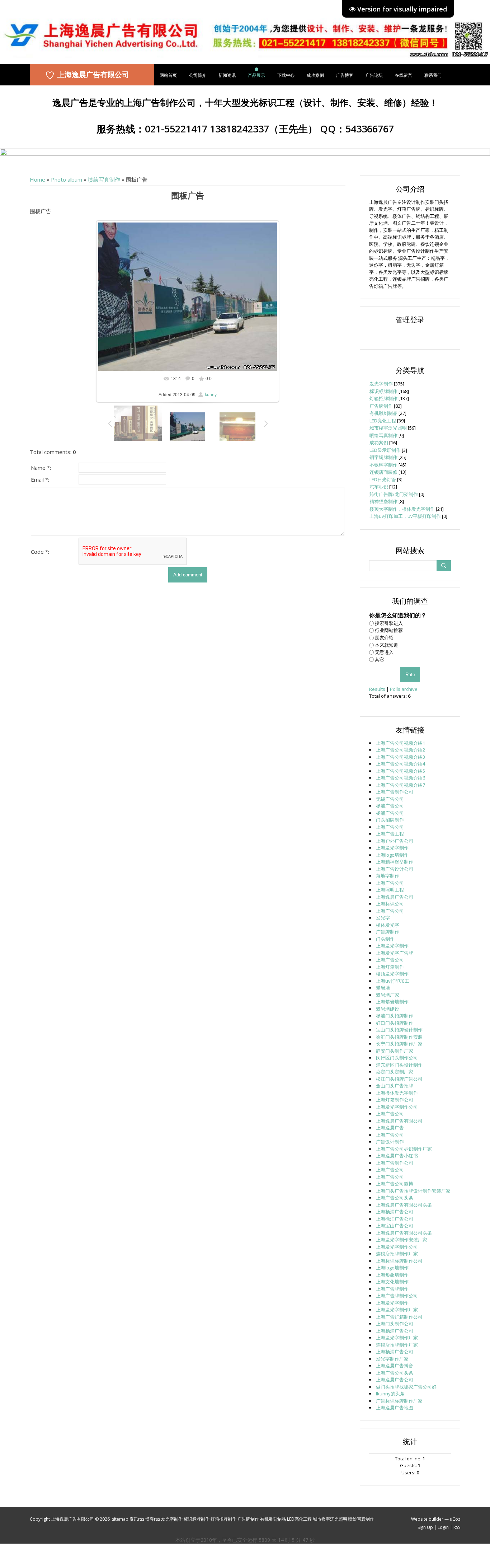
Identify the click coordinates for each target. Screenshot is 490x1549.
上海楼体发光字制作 (397, 1093)
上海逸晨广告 (390, 1127)
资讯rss (136, 1519)
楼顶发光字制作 (392, 973)
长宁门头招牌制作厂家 (399, 1043)
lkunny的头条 (390, 1393)
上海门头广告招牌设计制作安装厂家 (413, 1191)
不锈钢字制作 (383, 465)
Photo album (66, 179)
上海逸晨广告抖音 (394, 1365)
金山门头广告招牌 (394, 1085)
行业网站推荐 (389, 630)
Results (377, 689)
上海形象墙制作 (392, 1275)
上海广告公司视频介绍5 (400, 771)
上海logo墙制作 (392, 855)
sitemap (120, 1519)
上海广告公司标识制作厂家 (404, 1149)
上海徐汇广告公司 (394, 1219)
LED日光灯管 (382, 479)
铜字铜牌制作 (383, 457)
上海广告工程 (390, 833)
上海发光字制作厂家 (397, 1309)
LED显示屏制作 (385, 450)
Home (37, 179)
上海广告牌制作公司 (397, 1295)
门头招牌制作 (390, 819)
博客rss (152, 1519)
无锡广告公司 (390, 799)
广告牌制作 (381, 406)
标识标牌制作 (383, 391)
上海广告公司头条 (394, 1197)
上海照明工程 (390, 889)
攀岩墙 (383, 987)
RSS (456, 1527)
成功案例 (378, 442)
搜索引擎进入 (389, 623)
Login (443, 1527)
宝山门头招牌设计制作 (399, 1029)
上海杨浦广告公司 (394, 1211)
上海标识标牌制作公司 (399, 1261)
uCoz (455, 1519)
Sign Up (425, 1527)
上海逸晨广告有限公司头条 (404, 1205)
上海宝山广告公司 (394, 1225)
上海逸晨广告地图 (394, 1407)
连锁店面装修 (383, 472)
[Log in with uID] (410, 334)
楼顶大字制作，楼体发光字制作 (402, 509)
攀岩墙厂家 (387, 995)
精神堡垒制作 (383, 501)
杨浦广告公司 (390, 805)
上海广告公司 (390, 827)
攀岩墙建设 (387, 1009)
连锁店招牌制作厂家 (397, 1253)
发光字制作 (381, 383)
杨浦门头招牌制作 (394, 1015)
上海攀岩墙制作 (392, 1001)
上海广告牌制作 (392, 1289)
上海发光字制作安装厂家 (401, 1239)
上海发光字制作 (392, 847)
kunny (211, 395)
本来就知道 (386, 645)
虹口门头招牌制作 (394, 1023)
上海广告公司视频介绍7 (400, 785)
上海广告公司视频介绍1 (400, 743)
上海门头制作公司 (394, 1323)
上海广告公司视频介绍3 (400, 757)
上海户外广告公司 (394, 841)
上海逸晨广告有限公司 (93, 74)
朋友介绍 (384, 637)
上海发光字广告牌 (394, 953)
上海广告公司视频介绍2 (400, 750)
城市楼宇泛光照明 (388, 428)
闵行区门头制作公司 (397, 1057)
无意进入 (384, 652)
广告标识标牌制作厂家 (399, 1401)
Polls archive (404, 689)
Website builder (427, 1519)
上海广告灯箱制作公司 (399, 1317)
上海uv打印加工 (392, 981)
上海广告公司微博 (394, 1183)
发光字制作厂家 (392, 1359)
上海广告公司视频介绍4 (400, 764)
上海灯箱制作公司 (394, 1099)
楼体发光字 (387, 925)
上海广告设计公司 (394, 869)
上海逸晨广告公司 (394, 897)
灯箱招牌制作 (383, 398)
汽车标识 (378, 486)
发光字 (383, 917)
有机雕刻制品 (383, 413)
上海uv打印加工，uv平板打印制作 (405, 516)
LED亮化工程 (382, 420)
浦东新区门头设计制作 (399, 1065)
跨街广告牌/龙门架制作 (393, 494)
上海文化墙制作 (392, 1281)
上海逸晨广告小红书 (397, 1155)
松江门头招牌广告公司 (399, 1079)
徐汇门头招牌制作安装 (399, 1037)
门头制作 (385, 939)
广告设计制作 (390, 1141)
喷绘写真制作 (104, 179)
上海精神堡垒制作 (394, 861)
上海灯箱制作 (390, 967)
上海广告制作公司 (394, 791)
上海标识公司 (390, 903)
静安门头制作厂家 (394, 1051)
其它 (379, 659)
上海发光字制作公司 (397, 1107)
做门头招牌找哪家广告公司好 (406, 1387)
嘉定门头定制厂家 (394, 1071)
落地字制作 (387, 875)
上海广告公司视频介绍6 (400, 777)
